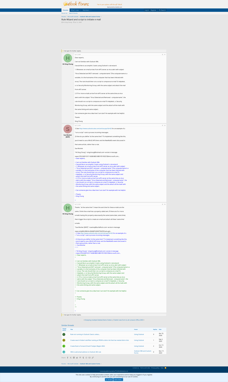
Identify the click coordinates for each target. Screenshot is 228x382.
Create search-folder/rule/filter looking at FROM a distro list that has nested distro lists (99, 340)
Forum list (64, 13)
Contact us (136, 368)
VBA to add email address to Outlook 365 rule (85, 352)
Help (162, 368)
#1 (165, 54)
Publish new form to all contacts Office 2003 (128, 320)
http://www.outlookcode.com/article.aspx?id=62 (95, 128)
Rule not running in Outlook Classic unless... (85, 334)
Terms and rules (145, 368)
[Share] (162, 55)
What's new (75, 10)
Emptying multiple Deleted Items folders (98, 320)
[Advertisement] (104, 36)
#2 (165, 125)
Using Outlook (139, 334)
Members (86, 10)
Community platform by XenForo (114, 371)
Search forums (73, 13)
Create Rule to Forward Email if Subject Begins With (87, 346)
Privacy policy (155, 368)
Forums (65, 10)
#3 (165, 204)
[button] (80, 10)
